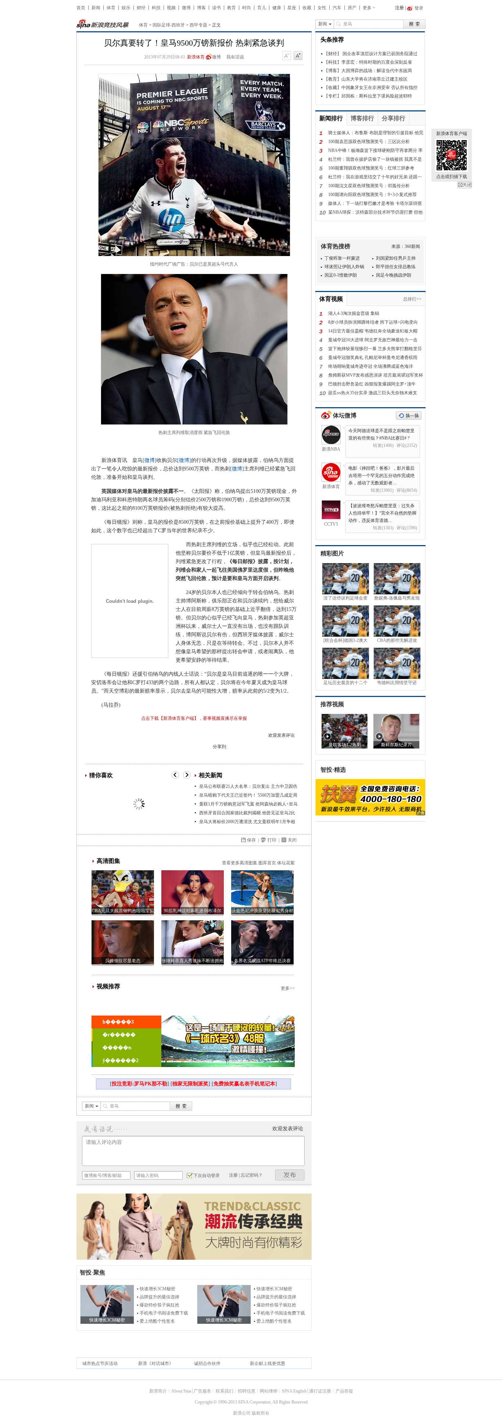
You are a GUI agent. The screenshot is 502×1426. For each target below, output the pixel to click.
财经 (141, 7)
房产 (352, 7)
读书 (216, 7)
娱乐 (126, 7)
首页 (80, 7)
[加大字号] (298, 56)
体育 (111, 7)
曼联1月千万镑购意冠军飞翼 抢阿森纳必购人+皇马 (248, 804)
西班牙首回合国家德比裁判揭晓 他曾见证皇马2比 (247, 812)
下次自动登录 (206, 1175)
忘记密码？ (252, 1175)
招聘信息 (246, 1391)
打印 (272, 840)
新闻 (96, 7)
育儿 (261, 7)
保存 (251, 840)
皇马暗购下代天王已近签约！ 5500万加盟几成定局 (248, 795)
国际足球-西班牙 (169, 25)
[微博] (150, 460)
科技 (156, 7)
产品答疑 (344, 1391)
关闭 (464, 185)
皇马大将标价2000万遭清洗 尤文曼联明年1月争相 (247, 821)
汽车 (337, 7)
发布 (290, 1175)
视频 (171, 7)
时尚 (246, 7)
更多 (367, 7)
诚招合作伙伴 (207, 1363)
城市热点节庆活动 (100, 1363)
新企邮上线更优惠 (267, 1363)
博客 (201, 7)
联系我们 (224, 1391)
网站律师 (268, 1391)
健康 (276, 7)
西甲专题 (198, 25)
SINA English (294, 1391)
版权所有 (260, 1413)
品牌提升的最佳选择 (159, 1296)
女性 (322, 7)
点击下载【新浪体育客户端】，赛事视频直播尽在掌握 (194, 718)
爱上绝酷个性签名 (157, 1321)
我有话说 (235, 57)
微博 (186, 7)
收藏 (306, 7)
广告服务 (202, 1391)
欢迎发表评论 (281, 735)
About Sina (181, 1391)
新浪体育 (196, 57)
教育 (231, 7)
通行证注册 (320, 1391)
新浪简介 (158, 1391)
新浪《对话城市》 (155, 1363)
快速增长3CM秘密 (157, 1288)
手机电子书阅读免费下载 (164, 1313)
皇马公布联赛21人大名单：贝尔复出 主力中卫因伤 (248, 786)
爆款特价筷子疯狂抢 (159, 1305)
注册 (399, 7)
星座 (291, 7)
